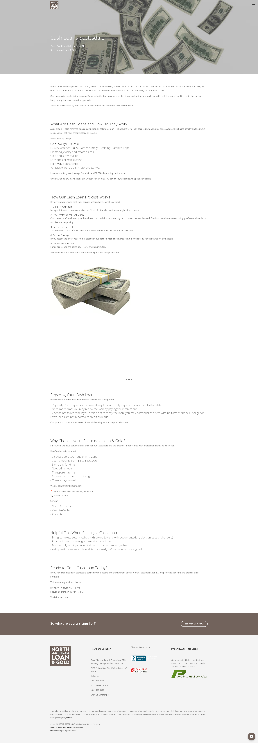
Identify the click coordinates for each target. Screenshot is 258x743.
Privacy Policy (55, 730)
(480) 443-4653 (97, 680)
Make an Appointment (140, 647)
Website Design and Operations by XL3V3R (66, 727)
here (68, 717)
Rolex (75, 148)
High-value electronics (64, 163)
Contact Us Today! (194, 624)
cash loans (73, 399)
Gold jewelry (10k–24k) (64, 144)
